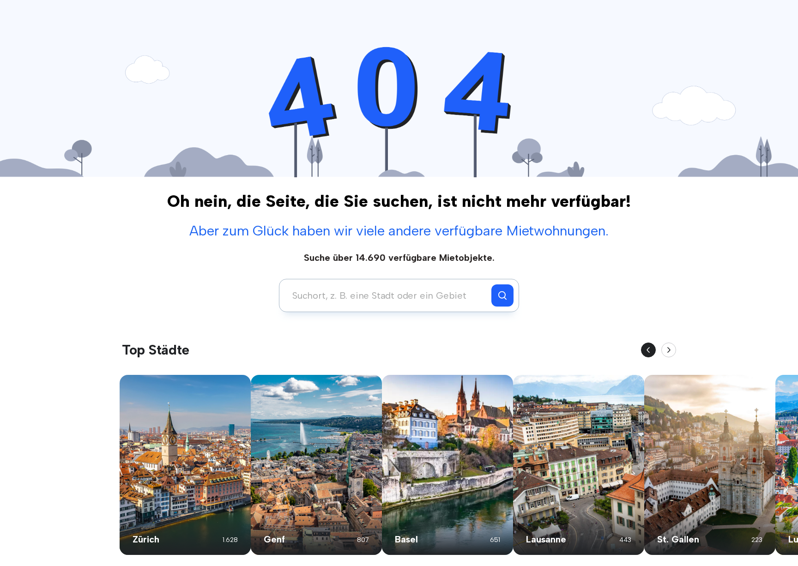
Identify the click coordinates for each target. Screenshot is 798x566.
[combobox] (388, 295)
